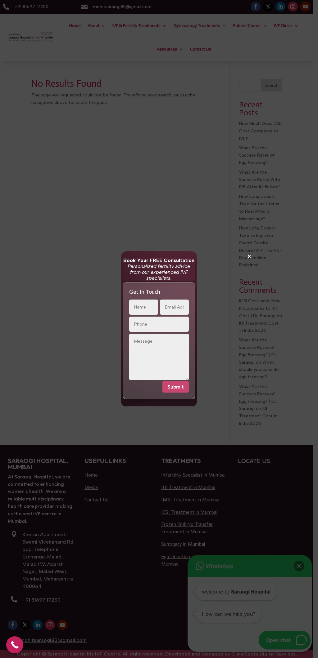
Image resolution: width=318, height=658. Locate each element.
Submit (175, 387)
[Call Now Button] (14, 644)
